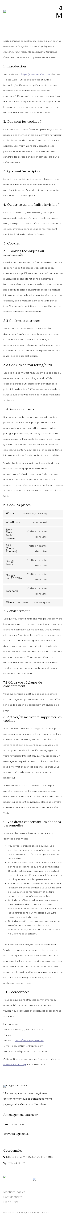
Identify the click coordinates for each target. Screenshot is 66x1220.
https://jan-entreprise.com (35, 74)
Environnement (14, 1124)
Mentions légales (14, 1192)
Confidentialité (12, 1197)
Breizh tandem (41, 1212)
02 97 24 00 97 (16, 1163)
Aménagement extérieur (20, 1115)
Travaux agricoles (16, 1134)
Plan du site (11, 1202)
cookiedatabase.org (14, 1064)
